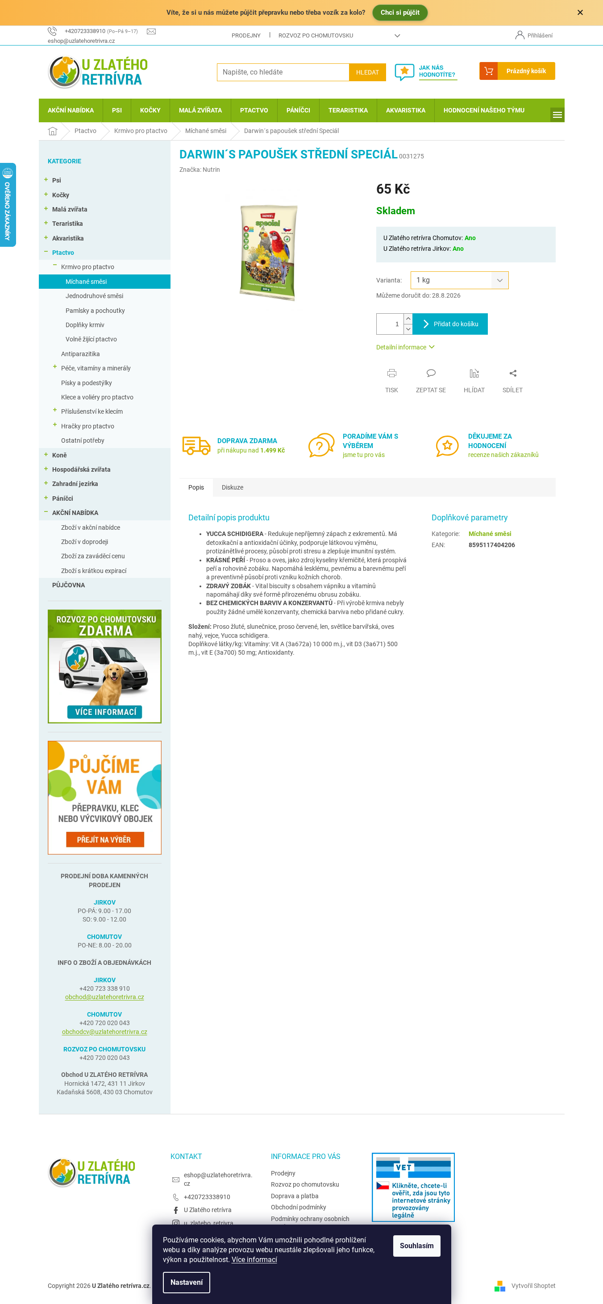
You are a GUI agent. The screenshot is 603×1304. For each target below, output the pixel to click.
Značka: (199, 169)
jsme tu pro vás (364, 454)
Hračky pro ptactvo (87, 426)
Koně (59, 455)
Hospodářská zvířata (81, 469)
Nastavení (187, 1282)
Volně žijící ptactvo (91, 339)
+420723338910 (207, 1196)
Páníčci (62, 498)
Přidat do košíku (456, 324)
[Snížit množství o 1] (407, 329)
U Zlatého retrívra (208, 1209)
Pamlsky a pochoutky (95, 310)
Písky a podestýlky (86, 382)
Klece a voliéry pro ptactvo (97, 397)
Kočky (60, 195)
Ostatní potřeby (82, 440)
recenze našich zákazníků (503, 454)
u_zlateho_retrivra (208, 1223)
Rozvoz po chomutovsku (316, 35)
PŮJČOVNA (68, 585)
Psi (56, 180)
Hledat (367, 72)
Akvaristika (68, 238)
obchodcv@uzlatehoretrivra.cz (104, 1031)
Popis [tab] (196, 487)
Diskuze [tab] (232, 487)
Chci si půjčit (400, 12)
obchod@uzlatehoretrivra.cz (104, 997)
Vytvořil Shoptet (534, 1285)
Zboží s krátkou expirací (93, 570)
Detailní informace (401, 347)
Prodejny (246, 35)
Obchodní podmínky (298, 1207)
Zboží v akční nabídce (90, 527)
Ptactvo (63, 252)
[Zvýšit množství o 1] (407, 319)
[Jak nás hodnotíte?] (432, 72)
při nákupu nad (251, 450)
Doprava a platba (295, 1196)
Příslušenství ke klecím (92, 411)
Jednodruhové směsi (94, 295)
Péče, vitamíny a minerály (96, 368)
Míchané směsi (86, 281)
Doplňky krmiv (85, 324)
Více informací (254, 1259)
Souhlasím (417, 1246)
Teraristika (67, 223)
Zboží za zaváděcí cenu (93, 556)
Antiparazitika (80, 353)
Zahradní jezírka (75, 483)
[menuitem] (71, 110)
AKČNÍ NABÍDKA (75, 512)
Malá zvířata (69, 209)
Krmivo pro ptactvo (87, 266)
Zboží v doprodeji (84, 541)
